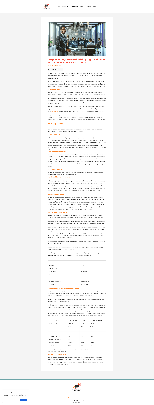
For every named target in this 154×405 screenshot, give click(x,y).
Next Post (110, 374)
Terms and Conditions (78, 397)
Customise (8, 399)
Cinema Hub (82, 6)
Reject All (16, 399)
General (49, 65)
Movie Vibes (64, 6)
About (89, 6)
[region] (15, 396)
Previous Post (45, 374)
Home (58, 6)
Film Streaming (74, 6)
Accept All (23, 399)
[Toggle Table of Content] (60, 70)
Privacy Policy (69, 397)
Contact (95, 6)
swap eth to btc (55, 111)
